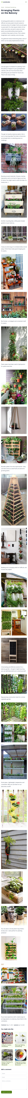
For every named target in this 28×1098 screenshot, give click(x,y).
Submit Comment (6, 1092)
